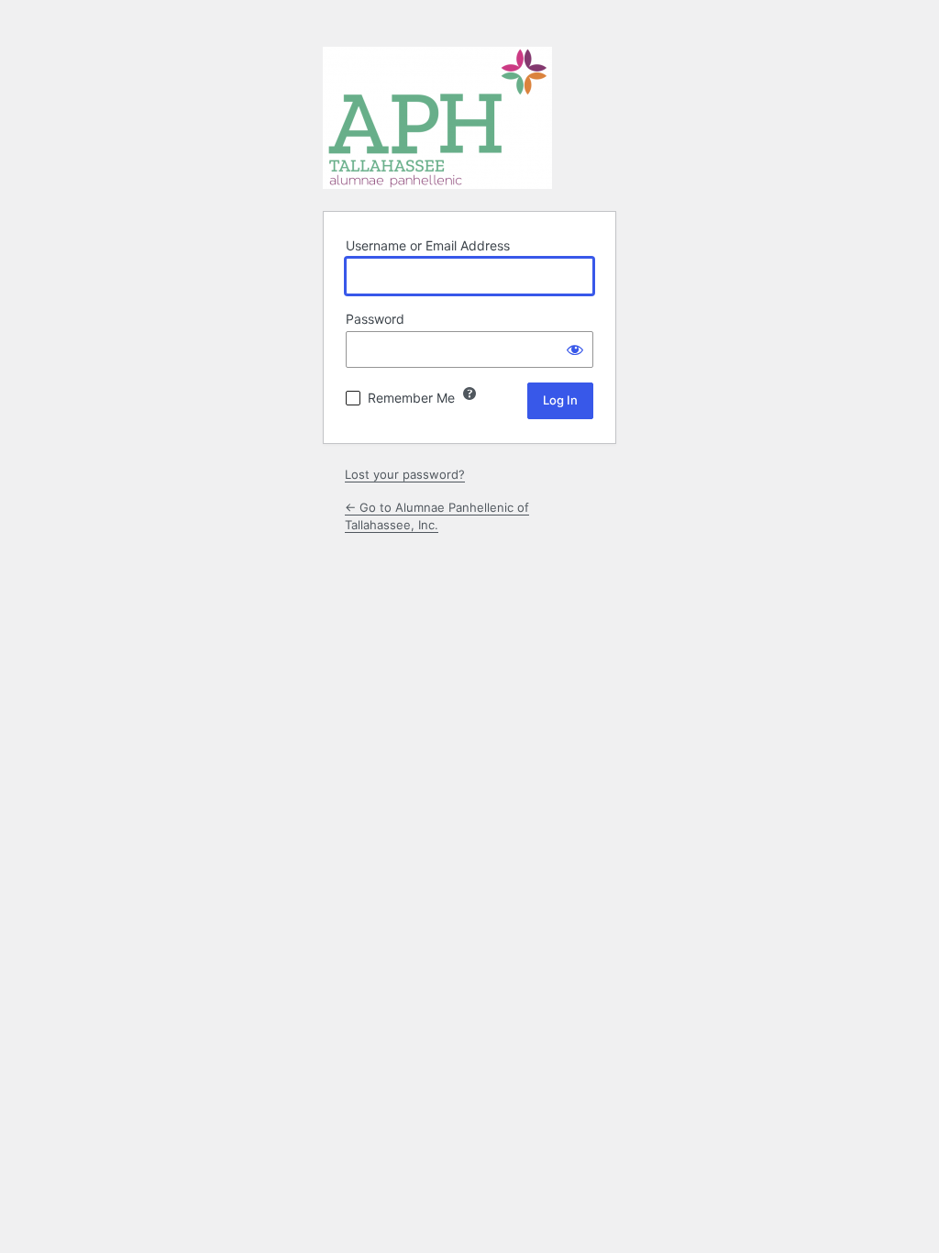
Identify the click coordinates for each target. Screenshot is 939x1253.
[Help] (469, 394)
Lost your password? (405, 474)
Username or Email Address (428, 245)
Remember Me (411, 397)
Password (375, 319)
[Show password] (575, 349)
